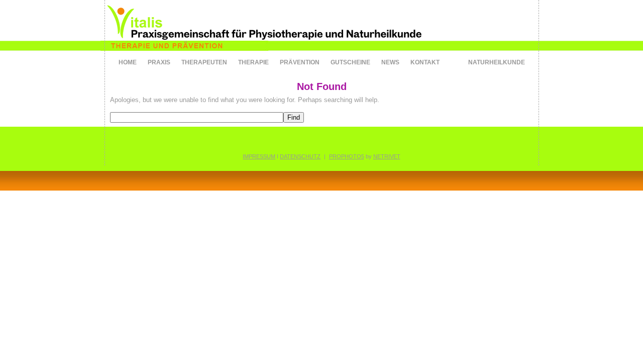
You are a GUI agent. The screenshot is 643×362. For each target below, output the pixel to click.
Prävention (299, 62)
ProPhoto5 (346, 156)
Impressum (259, 156)
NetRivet (386, 156)
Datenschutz (300, 156)
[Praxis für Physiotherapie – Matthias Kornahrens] (281, 57)
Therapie (253, 62)
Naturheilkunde (496, 62)
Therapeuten (204, 62)
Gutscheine (350, 62)
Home (128, 62)
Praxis (159, 62)
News (390, 62)
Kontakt (425, 62)
